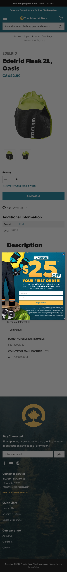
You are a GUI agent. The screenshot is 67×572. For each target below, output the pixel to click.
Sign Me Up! (41, 303)
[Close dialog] (63, 254)
